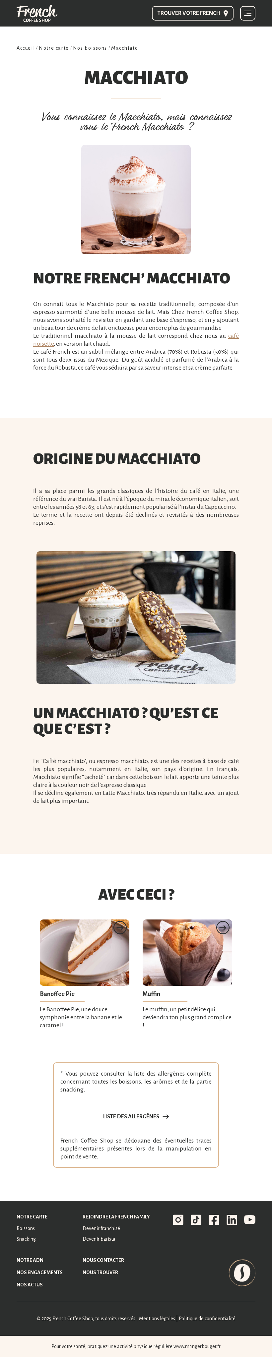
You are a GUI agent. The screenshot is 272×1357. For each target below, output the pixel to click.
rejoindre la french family (116, 1216)
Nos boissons (90, 48)
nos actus (30, 1284)
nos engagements (40, 1272)
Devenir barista (99, 1239)
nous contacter (103, 1260)
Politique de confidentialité (207, 1318)
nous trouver (100, 1272)
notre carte (32, 1216)
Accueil (26, 48)
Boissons (26, 1228)
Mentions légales (157, 1318)
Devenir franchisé (101, 1228)
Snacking (26, 1239)
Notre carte (54, 48)
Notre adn (30, 1260)
